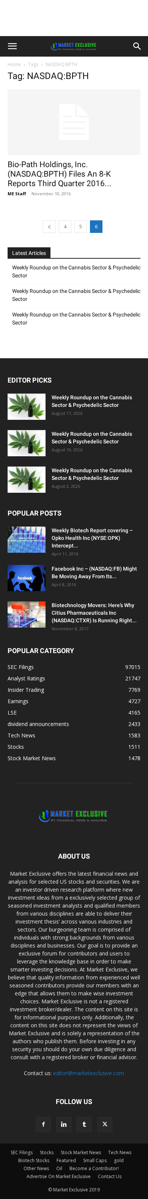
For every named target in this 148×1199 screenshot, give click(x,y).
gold (119, 1160)
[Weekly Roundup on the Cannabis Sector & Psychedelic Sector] (27, 407)
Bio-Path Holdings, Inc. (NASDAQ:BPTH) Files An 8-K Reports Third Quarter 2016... (60, 174)
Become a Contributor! (94, 1168)
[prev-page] (49, 226)
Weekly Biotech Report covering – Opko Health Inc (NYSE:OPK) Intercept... (92, 538)
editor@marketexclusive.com (88, 1073)
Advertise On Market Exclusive (59, 1176)
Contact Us (109, 1176)
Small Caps (95, 1160)
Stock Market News (81, 1152)
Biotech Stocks (33, 1160)
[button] (12, 46)
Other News (36, 1168)
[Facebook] (43, 1124)
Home (14, 64)
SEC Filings (22, 1152)
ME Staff (17, 193)
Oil (59, 1168)
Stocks (47, 1152)
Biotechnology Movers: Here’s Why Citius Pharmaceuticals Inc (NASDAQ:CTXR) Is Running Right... (94, 612)
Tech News (119, 1152)
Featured (66, 1160)
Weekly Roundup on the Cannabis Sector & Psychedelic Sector (76, 271)
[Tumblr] (84, 1124)
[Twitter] (104, 1124)
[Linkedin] (63, 1124)
